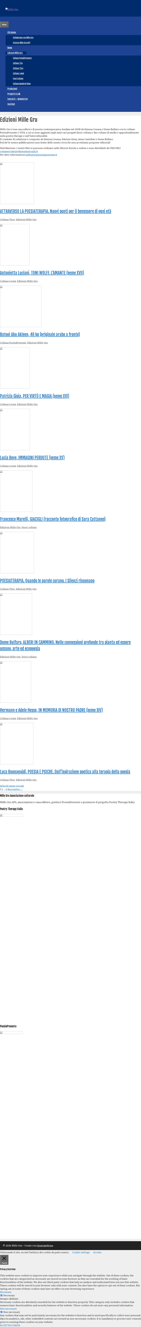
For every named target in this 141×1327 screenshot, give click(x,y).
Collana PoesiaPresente (22, 58)
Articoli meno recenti (12, 786)
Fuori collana (18, 78)
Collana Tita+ (18, 68)
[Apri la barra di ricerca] (2, 19)
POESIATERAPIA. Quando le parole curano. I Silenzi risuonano (47, 580)
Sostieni (11, 104)
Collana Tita (18, 63)
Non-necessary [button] (8, 1308)
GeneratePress (45, 1245)
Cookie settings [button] (81, 1252)
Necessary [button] (5, 1292)
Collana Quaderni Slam (22, 83)
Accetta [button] (97, 1252)
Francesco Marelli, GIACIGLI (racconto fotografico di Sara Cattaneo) (53, 519)
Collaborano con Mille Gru (23, 37)
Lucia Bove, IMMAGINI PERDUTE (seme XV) (32, 457)
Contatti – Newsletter (17, 99)
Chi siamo (11, 32)
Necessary (9, 1295)
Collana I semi (18, 73)
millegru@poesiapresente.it (41, 154)
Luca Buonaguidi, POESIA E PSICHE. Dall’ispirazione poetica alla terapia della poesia (65, 771)
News (9, 47)
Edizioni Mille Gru (15, 52)
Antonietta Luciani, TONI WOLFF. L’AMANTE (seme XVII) (42, 272)
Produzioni (12, 88)
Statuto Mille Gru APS (21, 43)
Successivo (14, 789)
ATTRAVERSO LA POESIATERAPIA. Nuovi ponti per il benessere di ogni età (55, 211)
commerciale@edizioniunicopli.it (19, 151)
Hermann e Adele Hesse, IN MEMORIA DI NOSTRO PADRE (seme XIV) (51, 710)
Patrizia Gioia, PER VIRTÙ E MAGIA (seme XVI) (34, 396)
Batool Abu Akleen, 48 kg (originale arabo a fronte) (40, 334)
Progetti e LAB (13, 93)
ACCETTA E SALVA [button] (10, 1325)
